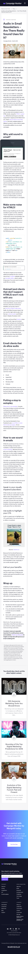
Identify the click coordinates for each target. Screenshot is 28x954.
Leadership (18, 906)
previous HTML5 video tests (13, 308)
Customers (3, 906)
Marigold (12, 943)
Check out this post (17, 635)
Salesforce (16, 549)
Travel (17, 898)
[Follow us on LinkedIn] (10, 928)
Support (3, 912)
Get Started (4, 904)
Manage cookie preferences (19, 919)
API (2, 892)
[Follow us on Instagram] (19, 928)
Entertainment (19, 892)
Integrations (4, 890)
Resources (3, 908)
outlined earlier (12, 314)
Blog (2, 910)
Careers (18, 910)
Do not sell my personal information (14, 932)
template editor (9, 278)
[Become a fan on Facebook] (16, 928)
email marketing (7, 449)
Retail (17, 888)
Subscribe (4, 879)
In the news (19, 912)
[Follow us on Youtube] (7, 928)
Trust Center (19, 908)
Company (18, 902)
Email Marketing (20, 884)
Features (3, 886)
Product (3, 884)
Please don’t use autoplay (10, 406)
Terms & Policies (14, 930)
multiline (12, 276)
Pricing (3, 888)
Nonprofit (18, 890)
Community (4, 902)
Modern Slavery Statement (19, 917)
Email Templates (5, 894)
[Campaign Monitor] (9, 864)
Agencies (18, 886)
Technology (19, 896)
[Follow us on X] (13, 928)
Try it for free (14, 844)
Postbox (19, 319)
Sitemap (18, 914)
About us (18, 904)
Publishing (18, 894)
